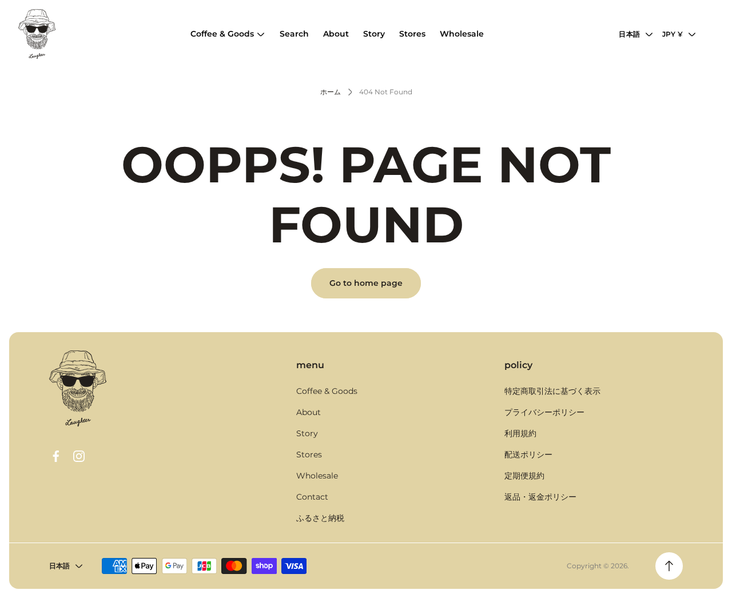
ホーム (330, 91)
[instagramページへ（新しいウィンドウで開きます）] (79, 456)
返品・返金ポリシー (540, 497)
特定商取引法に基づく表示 (552, 391)
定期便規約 (524, 476)
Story (307, 433)
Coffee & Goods (326, 391)
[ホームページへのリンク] (77, 388)
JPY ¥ (672, 34)
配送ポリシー (528, 454)
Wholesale (317, 476)
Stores (309, 454)
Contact (312, 497)
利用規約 (520, 433)
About (308, 412)
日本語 (629, 34)
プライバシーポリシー (544, 412)
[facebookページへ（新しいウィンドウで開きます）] (56, 456)
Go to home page (366, 283)
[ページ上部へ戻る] (669, 566)
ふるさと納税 (320, 518)
